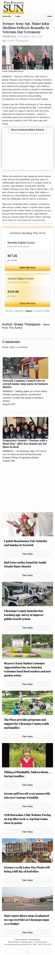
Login (17, 16)
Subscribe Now (27, 267)
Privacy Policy (34, 940)
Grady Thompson (27, 324)
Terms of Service (21, 940)
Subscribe (6, 16)
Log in (29, 311)
